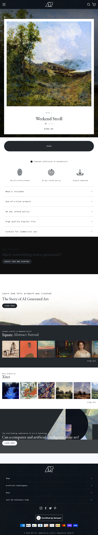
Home (48, 113)
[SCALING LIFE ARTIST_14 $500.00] (28, 390)
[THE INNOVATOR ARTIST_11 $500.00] (10, 349)
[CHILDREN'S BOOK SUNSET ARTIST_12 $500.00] (46, 349)
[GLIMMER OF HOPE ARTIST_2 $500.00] (64, 349)
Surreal (33, 334)
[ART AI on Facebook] (45, 508)
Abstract (20, 334)
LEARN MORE (9, 443)
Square (7, 334)
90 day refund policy (49, 211)
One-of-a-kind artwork (49, 201)
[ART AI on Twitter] (50, 508)
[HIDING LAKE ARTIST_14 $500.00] (10, 390)
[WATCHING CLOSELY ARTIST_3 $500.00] (28, 349)
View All (91, 361)
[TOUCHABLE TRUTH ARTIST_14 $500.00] (46, 390)
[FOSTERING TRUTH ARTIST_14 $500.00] (64, 390)
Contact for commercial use (49, 231)
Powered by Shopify (65, 533)
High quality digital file (49, 221)
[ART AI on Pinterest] (55, 508)
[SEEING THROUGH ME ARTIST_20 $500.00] (82, 349)
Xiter (50, 124)
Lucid (52, 533)
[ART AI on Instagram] (41, 508)
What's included (49, 191)
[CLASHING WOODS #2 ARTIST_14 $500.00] (82, 390)
